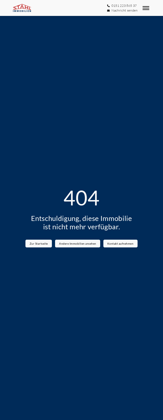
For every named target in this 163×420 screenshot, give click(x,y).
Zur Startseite (39, 243)
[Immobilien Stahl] (22, 8)
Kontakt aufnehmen (120, 243)
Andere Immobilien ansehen (77, 243)
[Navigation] (146, 8)
